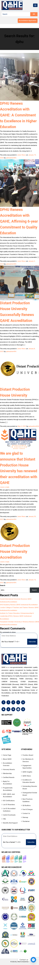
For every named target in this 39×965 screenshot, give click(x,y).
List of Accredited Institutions (9, 810)
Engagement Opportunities (27, 767)
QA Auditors (26, 805)
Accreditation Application (27, 21)
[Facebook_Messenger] (33, 959)
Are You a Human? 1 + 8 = (12, 842)
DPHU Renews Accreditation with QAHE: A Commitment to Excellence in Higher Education (18, 115)
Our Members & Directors (27, 760)
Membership (7, 773)
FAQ (4, 819)
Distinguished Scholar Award (29, 794)
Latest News (21, 155)
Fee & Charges (27, 809)
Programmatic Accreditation (8, 789)
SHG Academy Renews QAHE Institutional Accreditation (19, 605)
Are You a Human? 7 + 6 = (10, 642)
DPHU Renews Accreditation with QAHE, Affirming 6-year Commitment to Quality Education (19, 221)
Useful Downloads (9, 815)
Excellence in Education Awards (28, 781)
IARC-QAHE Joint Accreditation (9, 795)
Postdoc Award (27, 755)
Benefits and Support (10, 823)
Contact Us (26, 813)
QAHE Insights (27, 772)
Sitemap (25, 817)
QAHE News (26, 776)
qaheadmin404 (11, 158)
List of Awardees (9, 804)
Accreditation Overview (7, 764)
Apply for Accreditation (7, 782)
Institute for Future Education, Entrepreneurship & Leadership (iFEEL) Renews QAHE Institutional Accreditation (17, 616)
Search (2, 585)
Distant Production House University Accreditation (15, 552)
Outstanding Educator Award (29, 787)
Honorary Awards (9, 769)
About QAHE (7, 759)
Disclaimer (26, 821)
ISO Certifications (9, 801)
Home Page (7, 755)
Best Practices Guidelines (27, 800)
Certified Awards (8, 777)
